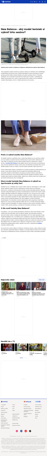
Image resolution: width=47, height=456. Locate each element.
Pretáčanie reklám (16, 417)
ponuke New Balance (12, 163)
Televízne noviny (38, 406)
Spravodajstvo (38, 408)
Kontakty (25, 404)
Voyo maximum (38, 404)
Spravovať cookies (16, 425)
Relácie (36, 414)
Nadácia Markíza (15, 414)
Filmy (36, 418)
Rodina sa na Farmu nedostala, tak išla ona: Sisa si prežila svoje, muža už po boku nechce (38, 294)
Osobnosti (3, 410)
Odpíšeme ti (15, 416)
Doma (13, 404)
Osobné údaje (15, 423)
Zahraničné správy (27, 408)
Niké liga (37, 410)
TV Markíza (3, 25)
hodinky (39, 223)
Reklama (3, 414)
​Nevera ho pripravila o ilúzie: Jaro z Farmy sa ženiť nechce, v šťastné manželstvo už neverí (23, 294)
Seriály (36, 416)
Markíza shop (15, 419)
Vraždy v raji (31, 352)
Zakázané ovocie (4, 291)
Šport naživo (37, 412)
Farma (18, 291)
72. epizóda (18, 353)
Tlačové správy (4, 412)
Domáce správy (27, 406)
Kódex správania (4, 423)
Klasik (13, 410)
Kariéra (2, 416)
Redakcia (26, 416)
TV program (3, 404)
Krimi (13, 408)
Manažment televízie (5, 428)
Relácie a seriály (4, 408)
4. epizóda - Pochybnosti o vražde (35, 354)
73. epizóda (4, 353)
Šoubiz (2, 406)
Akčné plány (3, 418)
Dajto (13, 406)
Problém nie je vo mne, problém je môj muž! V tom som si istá (7, 293)
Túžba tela (3, 352)
